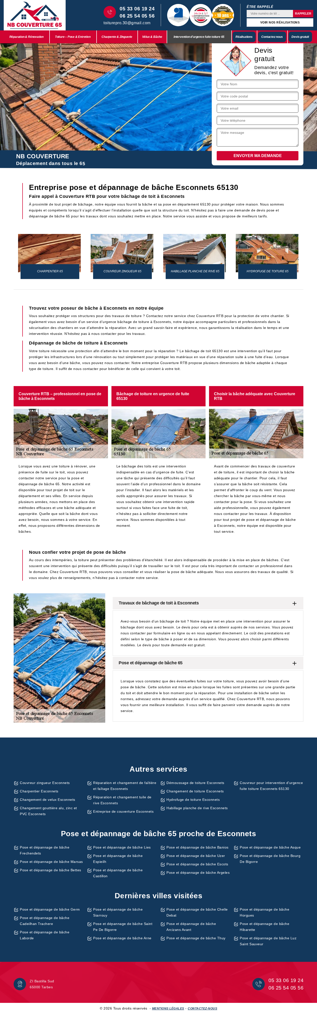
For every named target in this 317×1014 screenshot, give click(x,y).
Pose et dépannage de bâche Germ (50, 909)
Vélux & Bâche (152, 37)
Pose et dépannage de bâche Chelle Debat (197, 912)
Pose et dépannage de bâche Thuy (196, 938)
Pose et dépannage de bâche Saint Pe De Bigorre (122, 927)
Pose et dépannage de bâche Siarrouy (118, 912)
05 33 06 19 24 (137, 8)
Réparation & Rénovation (26, 37)
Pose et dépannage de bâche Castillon (118, 873)
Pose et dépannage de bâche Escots (197, 864)
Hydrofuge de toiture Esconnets (193, 800)
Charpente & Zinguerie (117, 37)
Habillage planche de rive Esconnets (197, 808)
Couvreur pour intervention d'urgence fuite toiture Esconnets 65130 (271, 786)
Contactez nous (272, 37)
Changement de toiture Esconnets (195, 791)
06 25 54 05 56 (137, 16)
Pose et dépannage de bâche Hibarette (264, 927)
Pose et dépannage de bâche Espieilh (118, 859)
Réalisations (244, 37)
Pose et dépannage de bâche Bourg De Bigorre (270, 859)
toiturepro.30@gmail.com (127, 23)
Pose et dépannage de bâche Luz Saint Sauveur (268, 941)
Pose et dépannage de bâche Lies (122, 847)
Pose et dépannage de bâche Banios (197, 847)
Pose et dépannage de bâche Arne (122, 938)
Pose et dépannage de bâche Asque (270, 847)
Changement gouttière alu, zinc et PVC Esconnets (48, 811)
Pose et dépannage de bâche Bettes (50, 870)
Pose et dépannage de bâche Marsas (51, 862)
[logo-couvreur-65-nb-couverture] (35, 15)
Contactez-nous (202, 1008)
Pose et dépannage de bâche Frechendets (44, 850)
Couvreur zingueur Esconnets (45, 783)
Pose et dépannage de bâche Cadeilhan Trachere (44, 921)
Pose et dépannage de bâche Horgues (264, 912)
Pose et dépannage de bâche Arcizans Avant (191, 927)
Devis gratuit (300, 37)
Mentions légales (168, 1008)
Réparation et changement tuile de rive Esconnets (122, 800)
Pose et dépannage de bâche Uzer (195, 856)
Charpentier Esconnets (39, 791)
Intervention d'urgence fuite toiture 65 (199, 37)
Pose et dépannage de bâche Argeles (198, 873)
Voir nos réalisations (280, 22)
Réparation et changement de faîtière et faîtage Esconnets (124, 786)
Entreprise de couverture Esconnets (123, 811)
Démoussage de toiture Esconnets (195, 783)
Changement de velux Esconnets (47, 800)
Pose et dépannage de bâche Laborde (44, 935)
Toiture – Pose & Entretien (73, 37)
